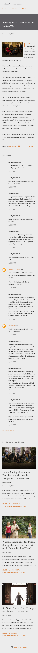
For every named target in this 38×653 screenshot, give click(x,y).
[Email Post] (19, 146)
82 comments (14, 633)
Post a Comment (8, 430)
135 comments (14, 570)
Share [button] (30, 146)
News (14, 146)
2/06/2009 (12, 335)
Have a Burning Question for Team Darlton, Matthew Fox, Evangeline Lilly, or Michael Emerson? (16, 476)
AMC (9, 146)
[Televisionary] (12, 3)
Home (4, 9)
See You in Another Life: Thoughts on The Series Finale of (19, 610)
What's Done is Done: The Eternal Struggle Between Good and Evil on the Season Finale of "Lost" (18, 545)
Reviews (14, 9)
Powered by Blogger (20, 647)
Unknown (12, 325)
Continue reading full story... (14, 506)
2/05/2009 (12, 171)
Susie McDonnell (14, 269)
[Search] (29, 3)
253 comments (14, 503)
